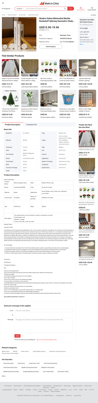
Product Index (87, 385)
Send (17, 336)
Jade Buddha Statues (39, 351)
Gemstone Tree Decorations (57, 351)
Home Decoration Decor (10, 367)
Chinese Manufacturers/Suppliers (32, 385)
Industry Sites (67, 385)
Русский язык (43, 389)
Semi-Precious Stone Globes (10, 353)
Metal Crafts (5, 351)
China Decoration (8, 363)
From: (11, 310)
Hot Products (7, 385)
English (15, 389)
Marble (15, 351)
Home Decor (21, 363)
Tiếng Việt (46, 391)
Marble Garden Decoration (11, 371)
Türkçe (39, 391)
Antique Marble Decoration (31, 371)
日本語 (81, 389)
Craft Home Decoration (50, 363)
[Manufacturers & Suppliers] (49, 3)
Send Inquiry (51, 47)
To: (12, 315)
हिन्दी (86, 389)
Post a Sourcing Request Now (47, 339)
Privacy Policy (77, 395)
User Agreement (60, 395)
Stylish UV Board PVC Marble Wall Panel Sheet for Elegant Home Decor (87, 149)
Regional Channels (77, 385)
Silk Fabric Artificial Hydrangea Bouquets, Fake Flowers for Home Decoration (87, 203)
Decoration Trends (63, 371)
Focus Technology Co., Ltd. (36, 395)
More (81, 44)
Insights (53, 387)
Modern (61, 147)
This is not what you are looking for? (25, 339)
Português (28, 389)
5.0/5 (85, 28)
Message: (10, 319)
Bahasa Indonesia (55, 391)
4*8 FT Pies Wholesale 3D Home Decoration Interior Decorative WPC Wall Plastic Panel (87, 231)
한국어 (75, 389)
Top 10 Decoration (48, 371)
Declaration (69, 395)
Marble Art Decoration (47, 367)
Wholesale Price (57, 385)
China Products (17, 385)
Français (35, 389)
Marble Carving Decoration (29, 367)
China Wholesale (47, 385)
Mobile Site (46, 387)
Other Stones (25, 351)
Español (21, 389)
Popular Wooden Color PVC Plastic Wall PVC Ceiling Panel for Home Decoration (87, 176)
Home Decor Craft (34, 363)
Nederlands (64, 389)
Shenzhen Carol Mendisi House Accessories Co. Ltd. (87, 22)
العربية (70, 389)
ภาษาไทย (91, 389)
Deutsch (56, 389)
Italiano (50, 389)
